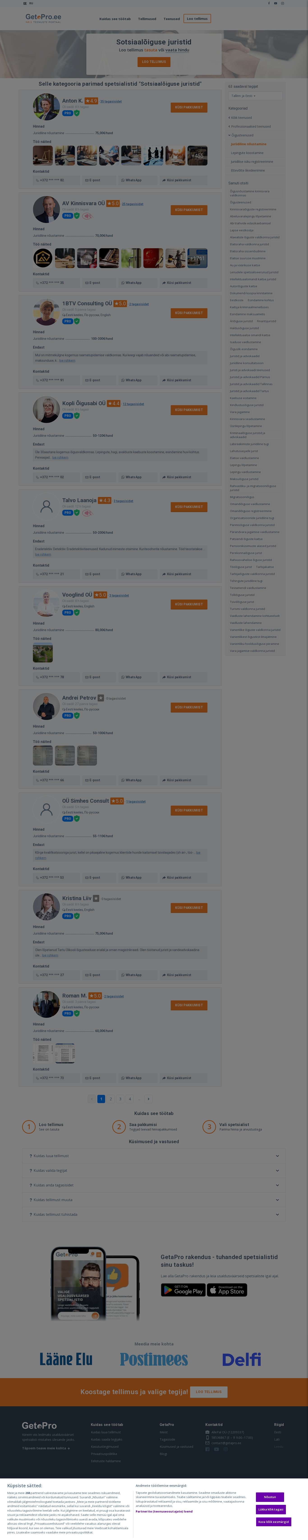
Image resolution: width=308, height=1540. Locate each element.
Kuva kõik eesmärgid (273, 1522)
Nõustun (270, 1497)
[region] (154, 1509)
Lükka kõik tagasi (270, 1509)
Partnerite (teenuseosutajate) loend (164, 1511)
